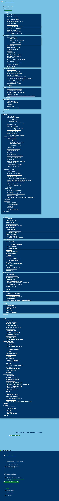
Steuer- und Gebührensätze (16, 80)
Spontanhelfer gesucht (17, 33)
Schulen (9, 51)
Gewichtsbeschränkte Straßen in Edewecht (21, 96)
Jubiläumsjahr (11, 23)
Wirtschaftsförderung (14, 90)
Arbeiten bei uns (12, 101)
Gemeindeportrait (15, 42)
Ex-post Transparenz (16, 26)
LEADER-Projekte (12, 18)
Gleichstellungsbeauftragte (16, 77)
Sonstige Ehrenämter (14, 83)
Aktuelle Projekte (13, 16)
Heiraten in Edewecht (13, 47)
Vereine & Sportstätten (14, 63)
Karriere (7, 99)
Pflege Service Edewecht (15, 54)
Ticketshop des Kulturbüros (16, 59)
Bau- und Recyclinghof (14, 56)
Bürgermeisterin (12, 75)
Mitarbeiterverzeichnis (14, 73)
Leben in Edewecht (10, 35)
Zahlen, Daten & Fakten (17, 40)
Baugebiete (10, 45)
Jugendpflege (11, 52)
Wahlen (9, 85)
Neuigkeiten (11, 14)
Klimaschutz (11, 66)
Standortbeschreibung (14, 89)
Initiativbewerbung (13, 108)
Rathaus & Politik (9, 68)
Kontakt (6, 109)
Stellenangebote (12, 102)
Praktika (10, 104)
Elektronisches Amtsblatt (15, 21)
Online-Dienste (11, 70)
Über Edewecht (12, 37)
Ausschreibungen (12, 25)
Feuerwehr (10, 57)
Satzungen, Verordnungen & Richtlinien (19, 78)
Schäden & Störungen (14, 28)
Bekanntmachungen (13, 19)
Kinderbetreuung (12, 49)
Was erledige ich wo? (13, 71)
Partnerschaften (15, 44)
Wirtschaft (7, 87)
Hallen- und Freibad (13, 64)
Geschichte (13, 38)
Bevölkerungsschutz (14, 32)
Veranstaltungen (12, 30)
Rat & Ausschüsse (12, 82)
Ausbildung (10, 106)
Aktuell (6, 12)
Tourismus (7, 97)
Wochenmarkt (11, 61)
